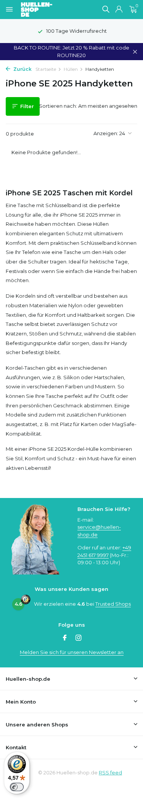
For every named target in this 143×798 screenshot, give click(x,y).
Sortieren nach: (58, 106)
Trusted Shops (113, 604)
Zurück (22, 69)
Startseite (45, 69)
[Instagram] (79, 638)
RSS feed (110, 772)
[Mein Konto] (118, 9)
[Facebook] (65, 638)
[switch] (17, 787)
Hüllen (71, 69)
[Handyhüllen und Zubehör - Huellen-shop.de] (49, 9)
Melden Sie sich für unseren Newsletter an (72, 652)
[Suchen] (105, 9)
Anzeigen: (105, 133)
